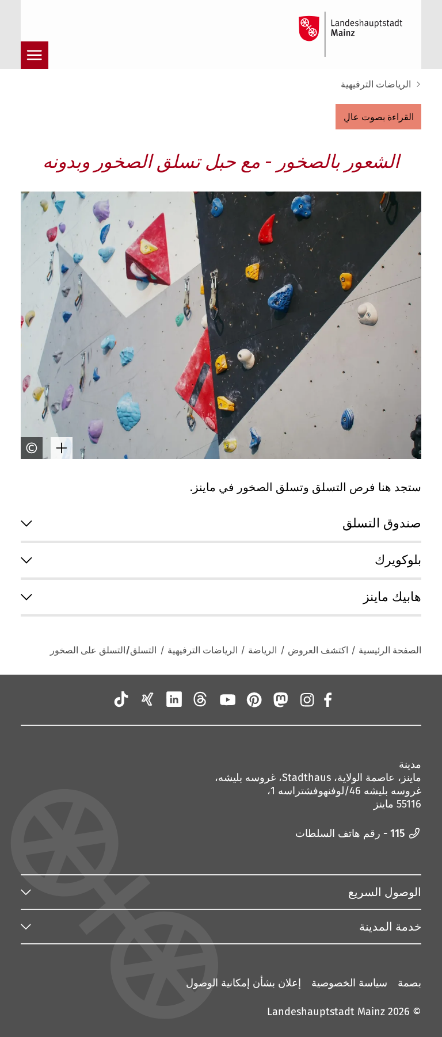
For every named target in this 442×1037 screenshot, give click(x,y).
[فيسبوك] (327, 699)
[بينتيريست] (253, 699)
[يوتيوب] (227, 699)
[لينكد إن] (174, 699)
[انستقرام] (307, 699)
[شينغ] (147, 699)
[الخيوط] (200, 699)
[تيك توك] (121, 699)
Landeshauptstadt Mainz (326, 1011)
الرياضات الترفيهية (376, 84)
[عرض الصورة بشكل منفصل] (64, 448)
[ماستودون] (280, 699)
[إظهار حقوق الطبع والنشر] (34, 448)
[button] (378, 116)
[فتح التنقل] (34, 55)
